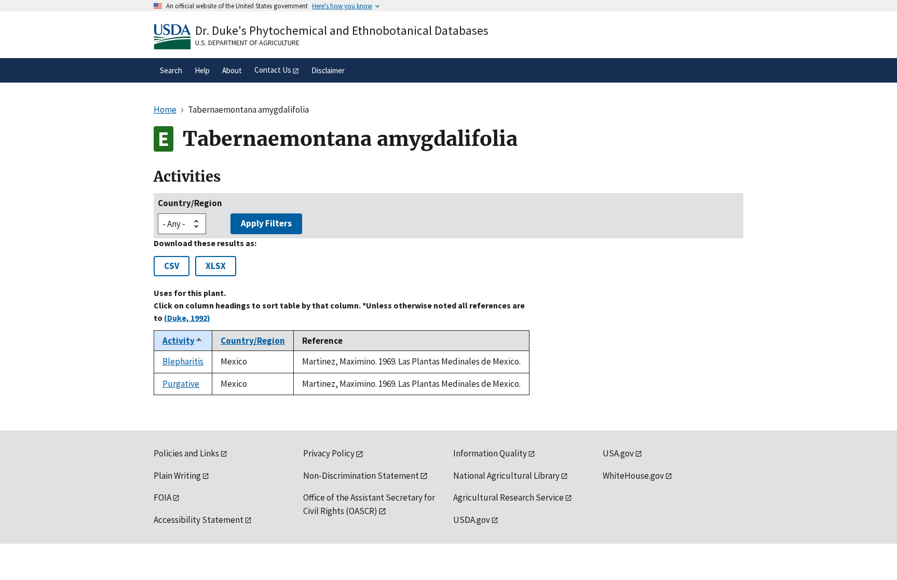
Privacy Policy (329, 453)
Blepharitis (182, 361)
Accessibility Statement (198, 519)
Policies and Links (186, 453)
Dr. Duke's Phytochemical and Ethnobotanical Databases (341, 30)
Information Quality (490, 453)
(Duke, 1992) (187, 318)
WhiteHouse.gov (633, 475)
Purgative (180, 383)
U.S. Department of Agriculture (247, 42)
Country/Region (190, 203)
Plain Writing (177, 475)
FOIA (162, 497)
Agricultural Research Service (508, 497)
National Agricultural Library (506, 475)
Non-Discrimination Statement (361, 475)
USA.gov (618, 453)
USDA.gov (471, 519)
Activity (182, 340)
